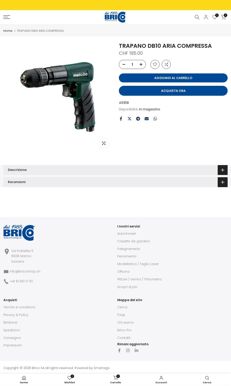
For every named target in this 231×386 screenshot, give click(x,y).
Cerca (122, 307)
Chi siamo (125, 322)
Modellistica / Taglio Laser (138, 264)
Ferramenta (126, 256)
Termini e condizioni (19, 307)
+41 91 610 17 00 (21, 281)
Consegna (12, 338)
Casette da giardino (133, 241)
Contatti (123, 338)
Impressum (12, 345)
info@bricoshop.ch (25, 271)
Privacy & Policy (15, 315)
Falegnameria (128, 249)
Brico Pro (124, 330)
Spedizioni (11, 330)
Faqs (121, 315)
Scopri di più (127, 287)
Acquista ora (173, 91)
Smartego (102, 368)
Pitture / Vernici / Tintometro (139, 279)
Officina (123, 271)
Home (7, 30)
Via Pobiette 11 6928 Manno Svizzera (22, 256)
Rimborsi (10, 322)
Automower (126, 233)
